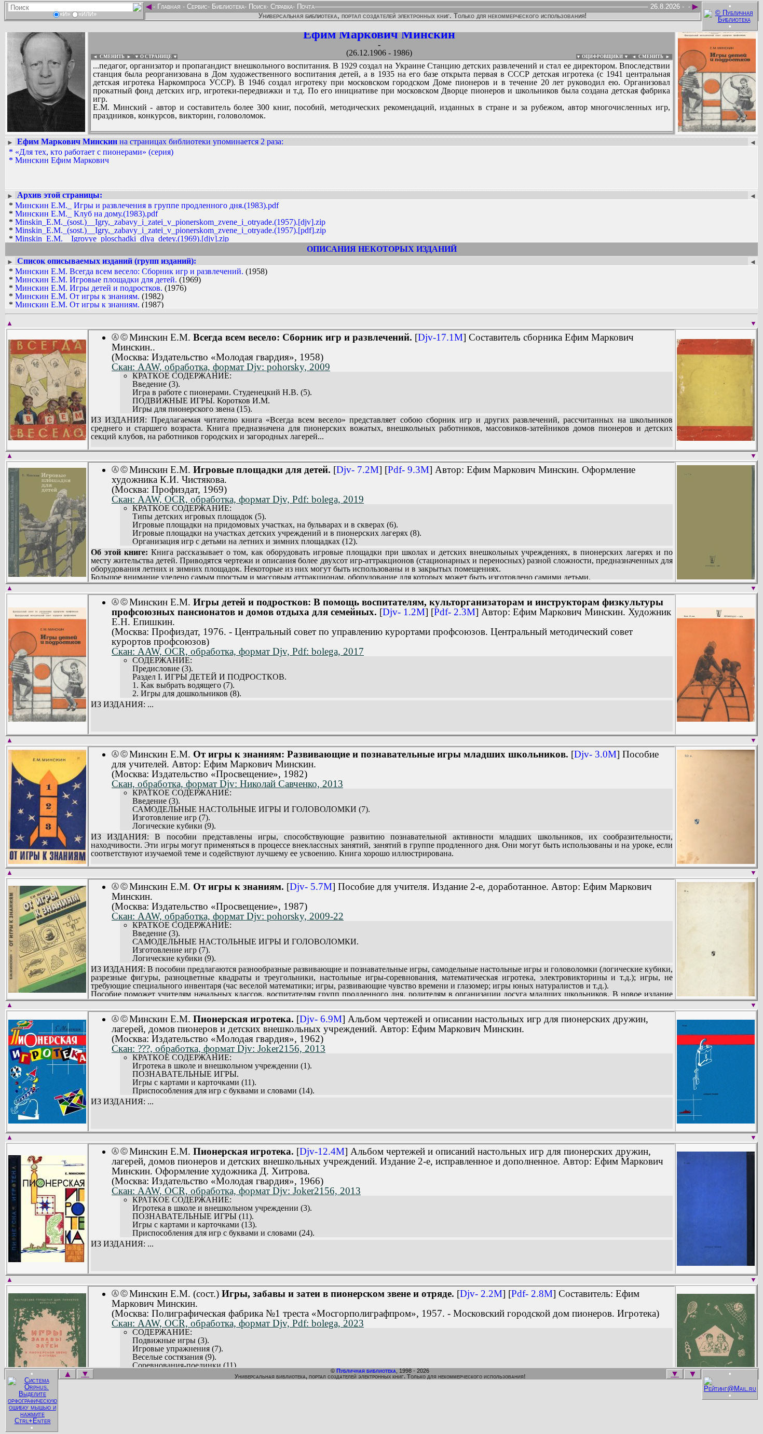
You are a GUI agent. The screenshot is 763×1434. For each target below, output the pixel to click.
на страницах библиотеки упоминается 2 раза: (150, 141)
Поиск (256, 6)
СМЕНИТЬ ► (655, 56)
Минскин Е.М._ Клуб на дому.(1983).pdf (86, 213)
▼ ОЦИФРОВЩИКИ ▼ (602, 56)
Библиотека (227, 6)
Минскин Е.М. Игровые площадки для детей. (96, 279)
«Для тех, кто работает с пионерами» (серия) (94, 151)
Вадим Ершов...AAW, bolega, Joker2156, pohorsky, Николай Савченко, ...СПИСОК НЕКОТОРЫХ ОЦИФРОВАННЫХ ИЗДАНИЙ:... (342, 131)
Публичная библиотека (366, 1371)
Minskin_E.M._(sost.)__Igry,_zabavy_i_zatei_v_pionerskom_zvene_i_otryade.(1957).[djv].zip (170, 222)
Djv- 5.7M (311, 886)
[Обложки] (717, 128)
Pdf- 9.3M (408, 469)
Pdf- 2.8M (532, 1293)
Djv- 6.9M (320, 1018)
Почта (305, 6)
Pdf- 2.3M (454, 611)
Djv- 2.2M (481, 1293)
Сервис (196, 6)
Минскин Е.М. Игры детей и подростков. (88, 287)
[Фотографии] (46, 128)
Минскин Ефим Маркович (62, 160)
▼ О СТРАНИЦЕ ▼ (156, 56)
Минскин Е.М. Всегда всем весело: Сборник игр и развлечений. (129, 271)
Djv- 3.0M (595, 754)
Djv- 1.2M (404, 611)
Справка (280, 6)
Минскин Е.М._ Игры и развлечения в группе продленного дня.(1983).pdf (147, 205)
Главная (169, 6)
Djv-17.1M (440, 337)
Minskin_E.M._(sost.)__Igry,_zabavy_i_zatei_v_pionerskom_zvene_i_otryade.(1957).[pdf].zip (170, 230)
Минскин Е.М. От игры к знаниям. (77, 296)
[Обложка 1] (47, 436)
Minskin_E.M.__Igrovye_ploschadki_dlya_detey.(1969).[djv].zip (122, 238)
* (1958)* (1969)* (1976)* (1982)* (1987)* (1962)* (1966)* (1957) (154, 300)
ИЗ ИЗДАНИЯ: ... (122, 704)
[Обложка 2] (716, 437)
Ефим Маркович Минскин (379, 34)
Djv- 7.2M (357, 469)
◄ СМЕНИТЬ (108, 56)
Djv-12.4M (322, 1151)
